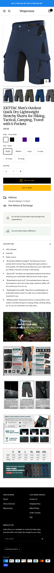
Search (5, 499)
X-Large (40, 151)
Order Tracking (35, 512)
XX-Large (9, 159)
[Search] (9, 11)
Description (8, 244)
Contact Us (33, 499)
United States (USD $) (11, 549)
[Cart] (49, 11)
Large (29, 151)
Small (8, 151)
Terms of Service (9, 504)
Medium (18, 151)
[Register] (42, 539)
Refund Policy (34, 508)
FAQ (31, 517)
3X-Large (21, 159)
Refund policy (8, 508)
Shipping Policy (35, 504)
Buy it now (27, 188)
